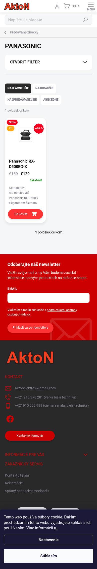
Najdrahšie (44, 88)
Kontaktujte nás (17, 475)
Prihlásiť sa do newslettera (30, 327)
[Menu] (91, 6)
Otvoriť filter (25, 62)
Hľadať (85, 20)
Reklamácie (14, 483)
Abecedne (50, 99)
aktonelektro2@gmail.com (35, 388)
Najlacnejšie (18, 88)
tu (55, 528)
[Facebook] (9, 418)
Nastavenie (49, 540)
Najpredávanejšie (22, 99)
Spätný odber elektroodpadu (27, 491)
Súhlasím (48, 556)
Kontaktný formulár (30, 435)
